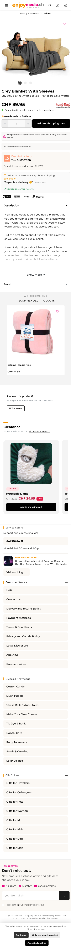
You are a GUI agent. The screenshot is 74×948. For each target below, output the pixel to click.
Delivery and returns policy (23, 608)
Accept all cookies (37, 943)
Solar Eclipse (14, 760)
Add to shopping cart (51, 123)
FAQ (9, 590)
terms (41, 904)
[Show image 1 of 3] (19, 83)
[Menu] (6, 5)
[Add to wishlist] (64, 23)
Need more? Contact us (19, 146)
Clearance (11, 427)
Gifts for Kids (14, 829)
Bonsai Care (14, 733)
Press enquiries (16, 664)
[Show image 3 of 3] (30, 83)
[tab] (35, 206)
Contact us (13, 599)
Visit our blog (14, 572)
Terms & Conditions (19, 627)
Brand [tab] (7, 284)
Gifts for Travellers (18, 783)
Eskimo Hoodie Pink (19, 365)
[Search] (50, 5)
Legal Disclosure (17, 645)
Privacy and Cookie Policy (23, 636)
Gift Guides (12, 775)
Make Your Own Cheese (21, 714)
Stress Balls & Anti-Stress (22, 705)
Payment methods (18, 617)
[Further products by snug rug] (63, 105)
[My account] (57, 5)
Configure (21, 935)
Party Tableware (16, 742)
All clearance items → (39, 431)
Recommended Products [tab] (36, 300)
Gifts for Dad (14, 838)
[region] (36, 53)
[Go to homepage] (28, 5)
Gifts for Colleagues (19, 792)
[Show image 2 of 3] (25, 83)
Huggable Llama (17, 493)
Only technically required (45, 935)
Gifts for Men (14, 847)
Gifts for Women (17, 810)
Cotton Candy (15, 686)
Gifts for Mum (15, 820)
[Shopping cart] (65, 5)
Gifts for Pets (14, 801)
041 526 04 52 (14, 541)
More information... (36, 929)
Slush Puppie (14, 695)
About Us (12, 654)
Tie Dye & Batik (16, 723)
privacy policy (25, 904)
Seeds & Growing (17, 751)
